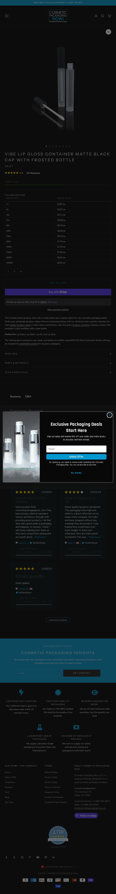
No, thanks (76, 472)
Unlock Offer (76, 456)
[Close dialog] (109, 415)
